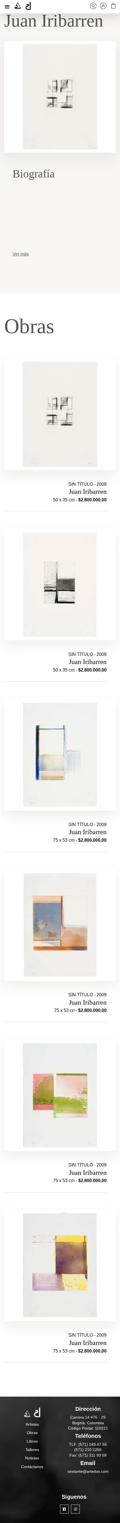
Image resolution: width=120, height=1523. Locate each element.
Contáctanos (32, 1466)
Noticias (32, 1458)
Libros (32, 1441)
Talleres (32, 1449)
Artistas (32, 1424)
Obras (32, 1432)
